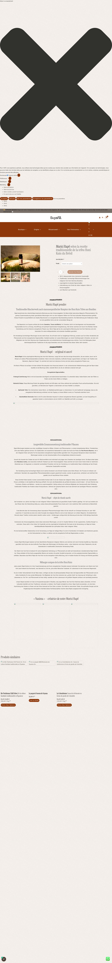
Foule (57, 263)
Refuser (12, 198)
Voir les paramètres (24, 198)
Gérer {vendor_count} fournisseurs (13, 192)
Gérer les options (8, 187)
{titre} (5, 201)
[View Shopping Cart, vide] (106, 217)
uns (101, 209)
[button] (56, 84)
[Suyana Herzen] (97, 217)
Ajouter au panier (75, 272)
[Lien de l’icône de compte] (99, 217)
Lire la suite (34, 700)
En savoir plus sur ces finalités (12, 194)
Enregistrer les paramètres (42, 198)
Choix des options (8, 705)
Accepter (4, 198)
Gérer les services (9, 189)
